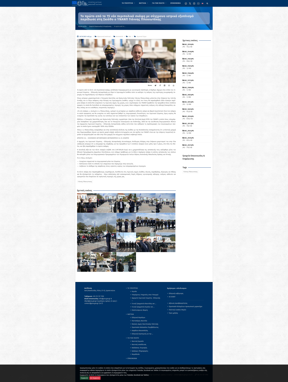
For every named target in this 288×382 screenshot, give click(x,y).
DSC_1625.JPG (189, 109)
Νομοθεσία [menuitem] (136, 354)
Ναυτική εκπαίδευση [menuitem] (139, 344)
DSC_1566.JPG (189, 73)
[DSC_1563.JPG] (126, 203)
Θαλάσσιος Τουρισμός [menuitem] (139, 348)
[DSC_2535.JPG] (106, 262)
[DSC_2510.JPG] (146, 242)
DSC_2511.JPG (189, 124)
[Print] (173, 85)
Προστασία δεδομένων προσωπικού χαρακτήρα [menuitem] (185, 306)
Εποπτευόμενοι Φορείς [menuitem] (140, 310)
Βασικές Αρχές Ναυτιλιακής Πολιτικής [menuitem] (145, 324)
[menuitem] (128, 3)
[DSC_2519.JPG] (87, 203)
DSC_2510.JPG (189, 116)
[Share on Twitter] (155, 85)
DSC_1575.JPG (189, 80)
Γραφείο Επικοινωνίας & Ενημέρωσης (100, 26)
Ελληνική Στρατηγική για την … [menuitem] (142, 334)
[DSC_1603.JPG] (146, 223)
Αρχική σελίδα (82, 26)
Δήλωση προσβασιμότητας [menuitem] (178, 303)
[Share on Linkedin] (164, 85)
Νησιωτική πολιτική (103, 36)
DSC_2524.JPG (189, 131)
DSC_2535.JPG (189, 138)
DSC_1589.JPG (189, 88)
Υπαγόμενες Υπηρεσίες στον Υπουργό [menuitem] (145, 295)
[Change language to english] (202, 3)
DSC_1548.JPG (189, 52)
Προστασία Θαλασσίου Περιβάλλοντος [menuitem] (145, 327)
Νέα (129, 36)
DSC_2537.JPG (189, 145)
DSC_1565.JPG (189, 66)
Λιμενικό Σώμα (141, 36)
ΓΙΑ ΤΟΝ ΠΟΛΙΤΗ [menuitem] (133, 338)
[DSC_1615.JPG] (166, 223)
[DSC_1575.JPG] (96, 232)
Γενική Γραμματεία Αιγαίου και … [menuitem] (143, 307)
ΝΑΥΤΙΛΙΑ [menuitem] (130, 314)
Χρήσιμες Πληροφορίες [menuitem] (140, 351)
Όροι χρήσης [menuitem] (173, 313)
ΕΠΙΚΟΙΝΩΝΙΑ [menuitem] (132, 358)
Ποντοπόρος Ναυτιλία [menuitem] (139, 321)
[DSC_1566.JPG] (166, 203)
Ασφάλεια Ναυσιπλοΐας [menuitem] (140, 331)
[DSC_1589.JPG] (126, 223)
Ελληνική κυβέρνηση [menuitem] (176, 293)
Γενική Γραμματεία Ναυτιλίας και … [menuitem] (144, 304)
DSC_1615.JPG (189, 102)
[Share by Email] (169, 85)
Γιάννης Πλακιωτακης (85, 181)
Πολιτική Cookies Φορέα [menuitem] (177, 310)
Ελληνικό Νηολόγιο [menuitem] (138, 318)
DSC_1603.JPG (189, 95)
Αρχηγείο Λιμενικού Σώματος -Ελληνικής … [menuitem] (146, 299)
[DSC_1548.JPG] (106, 203)
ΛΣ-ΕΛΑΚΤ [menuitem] (172, 297)
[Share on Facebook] (160, 85)
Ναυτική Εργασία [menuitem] (138, 341)
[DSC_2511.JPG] (166, 242)
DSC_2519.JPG (189, 44)
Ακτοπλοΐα (119, 36)
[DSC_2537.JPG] (126, 262)
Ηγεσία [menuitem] (134, 291)
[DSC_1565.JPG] (146, 203)
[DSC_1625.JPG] (126, 242)
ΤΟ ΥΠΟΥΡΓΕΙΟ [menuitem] (132, 288)
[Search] (207, 3)
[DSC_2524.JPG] (87, 262)
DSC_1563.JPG (189, 59)
